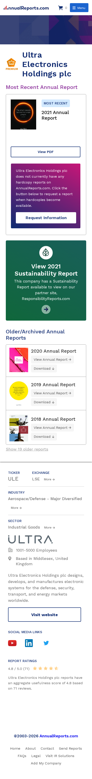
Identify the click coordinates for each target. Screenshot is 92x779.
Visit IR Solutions (60, 756)
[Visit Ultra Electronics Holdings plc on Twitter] (50, 643)
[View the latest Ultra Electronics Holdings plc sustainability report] (46, 312)
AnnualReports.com (59, 736)
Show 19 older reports (27, 449)
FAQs (22, 756)
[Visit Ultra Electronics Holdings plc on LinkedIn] (33, 643)
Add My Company (46, 763)
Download (42, 368)
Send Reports (70, 748)
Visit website (44, 614)
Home (15, 748)
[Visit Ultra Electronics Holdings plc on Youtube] (16, 643)
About (30, 748)
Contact (47, 748)
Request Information (46, 217)
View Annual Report (50, 359)
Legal (36, 756)
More (47, 479)
